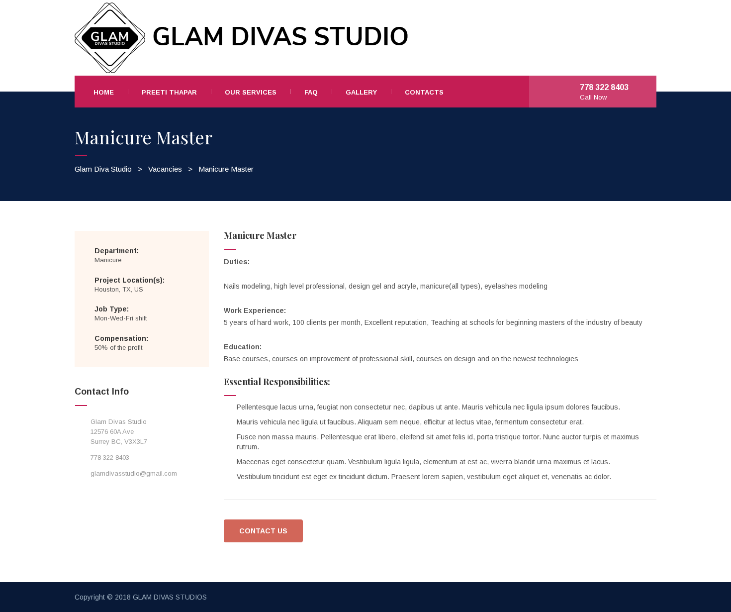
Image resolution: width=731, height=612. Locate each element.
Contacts (424, 92)
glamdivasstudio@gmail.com (134, 473)
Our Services (250, 92)
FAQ (311, 92)
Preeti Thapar (169, 92)
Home (103, 92)
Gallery (361, 92)
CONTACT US (263, 531)
